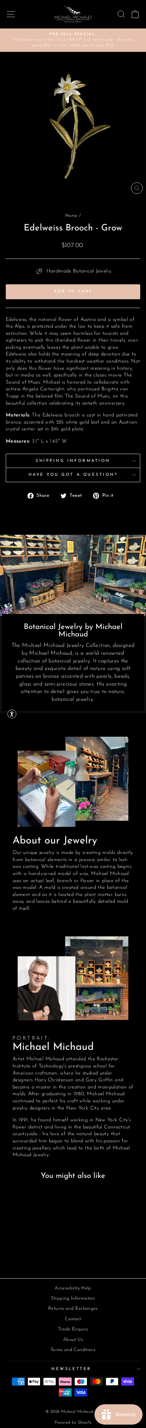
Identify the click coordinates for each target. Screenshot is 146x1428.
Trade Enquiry (73, 1329)
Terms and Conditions (73, 1350)
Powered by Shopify (73, 1423)
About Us (73, 1340)
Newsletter (71, 1369)
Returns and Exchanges (73, 1308)
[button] (12, 714)
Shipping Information (73, 461)
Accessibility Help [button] (73, 1288)
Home (71, 215)
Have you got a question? (73, 475)
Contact (73, 1319)
